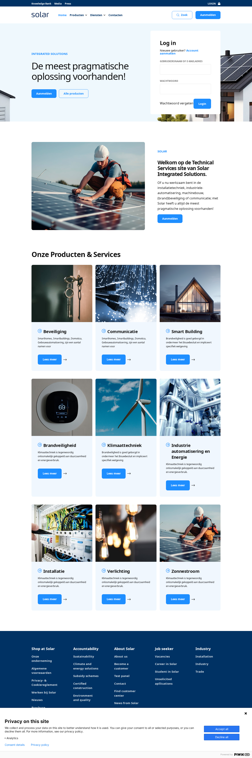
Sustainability (83, 656)
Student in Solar (167, 671)
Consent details (15, 744)
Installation (204, 656)
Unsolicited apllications (163, 681)
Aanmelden (208, 15)
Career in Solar (166, 664)
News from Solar (126, 703)
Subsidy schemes (85, 676)
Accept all (221, 729)
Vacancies (162, 656)
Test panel (122, 676)
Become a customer (121, 666)
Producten (77, 15)
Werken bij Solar (44, 692)
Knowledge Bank (41, 3)
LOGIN (212, 3)
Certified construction (82, 686)
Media (58, 3)
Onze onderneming (42, 658)
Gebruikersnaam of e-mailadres (181, 61)
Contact (120, 683)
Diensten (96, 15)
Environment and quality (83, 698)
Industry (201, 664)
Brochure (38, 707)
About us (120, 656)
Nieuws (37, 700)
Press (68, 3)
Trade (199, 671)
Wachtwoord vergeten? (177, 103)
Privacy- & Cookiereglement (44, 682)
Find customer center (125, 693)
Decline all (221, 737)
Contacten (115, 15)
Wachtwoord (169, 81)
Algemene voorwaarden (41, 670)
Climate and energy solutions (85, 666)
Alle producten (74, 93)
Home (62, 15)
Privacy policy (40, 744)
